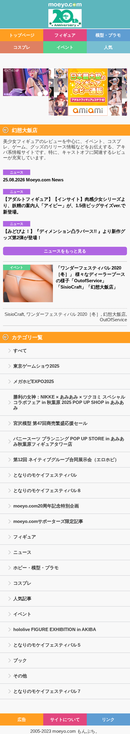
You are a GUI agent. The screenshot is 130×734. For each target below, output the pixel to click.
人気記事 (22, 598)
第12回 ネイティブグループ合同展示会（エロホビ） (66, 459)
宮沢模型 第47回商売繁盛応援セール (50, 423)
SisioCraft (14, 314)
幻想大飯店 (114, 314)
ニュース (22, 552)
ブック (20, 660)
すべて (20, 350)
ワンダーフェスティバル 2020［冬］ (63, 314)
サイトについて (65, 719)
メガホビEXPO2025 (33, 381)
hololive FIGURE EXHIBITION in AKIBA (54, 629)
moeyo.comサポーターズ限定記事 (48, 521)
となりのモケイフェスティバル (45, 475)
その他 (20, 675)
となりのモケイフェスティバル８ (47, 490)
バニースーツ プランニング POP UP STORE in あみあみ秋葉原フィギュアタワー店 (68, 441)
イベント (65, 47)
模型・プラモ (108, 35)
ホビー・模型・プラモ (36, 567)
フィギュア (65, 35)
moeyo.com (64, 731)
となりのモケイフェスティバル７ (47, 691)
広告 (22, 719)
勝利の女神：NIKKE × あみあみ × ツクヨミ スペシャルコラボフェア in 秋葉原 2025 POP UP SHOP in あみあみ (69, 402)
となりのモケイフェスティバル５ (47, 644)
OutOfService (113, 319)
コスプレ (21, 47)
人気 (108, 47)
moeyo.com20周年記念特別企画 (46, 505)
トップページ (21, 35)
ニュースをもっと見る (65, 251)
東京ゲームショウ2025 (36, 366)
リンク (108, 719)
